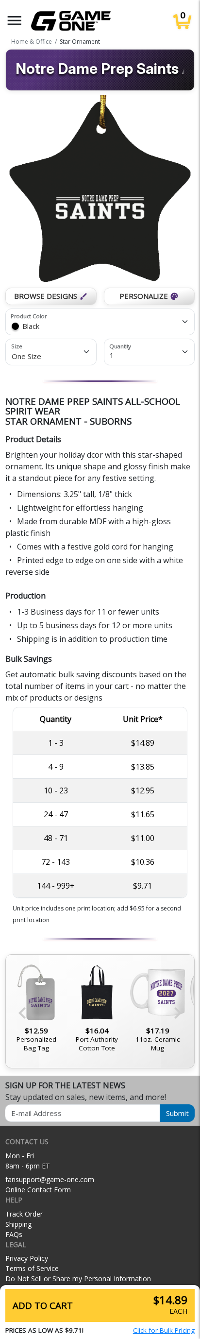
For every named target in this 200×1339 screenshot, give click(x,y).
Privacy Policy (26, 1258)
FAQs (13, 1234)
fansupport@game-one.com (49, 1179)
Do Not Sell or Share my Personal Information (78, 1278)
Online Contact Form (38, 1189)
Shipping (18, 1224)
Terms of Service (32, 1268)
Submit (177, 1113)
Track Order (24, 1214)
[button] (14, 20)
